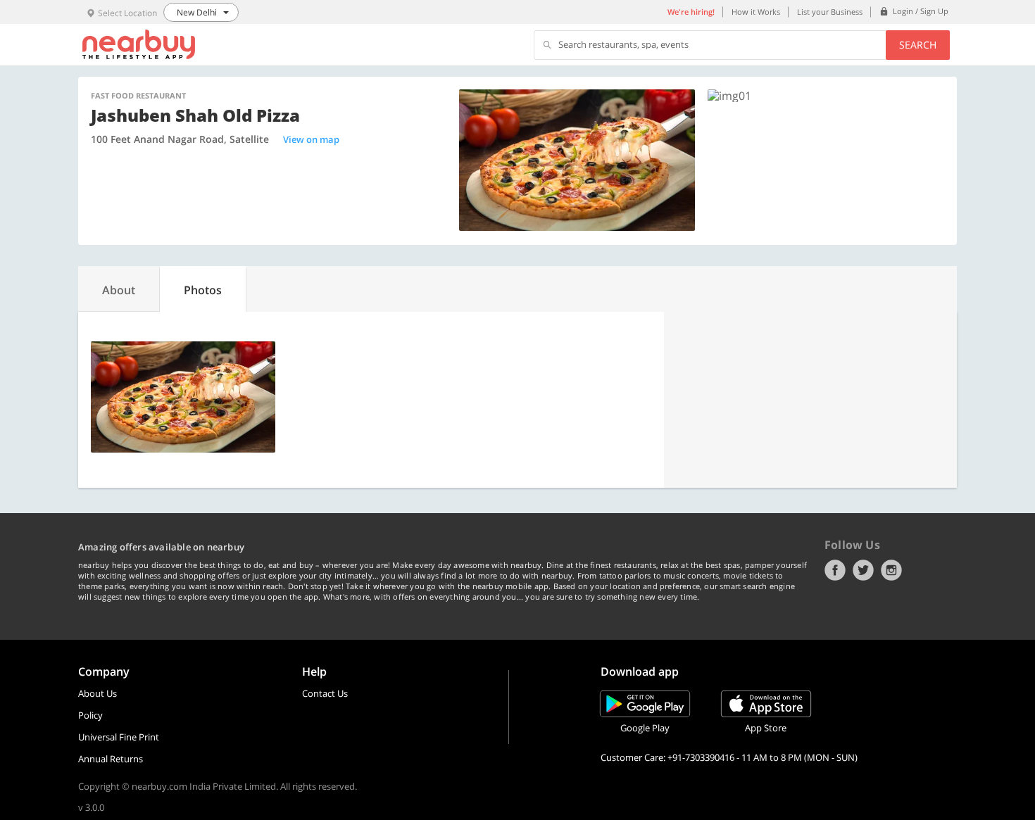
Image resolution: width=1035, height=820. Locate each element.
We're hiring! (691, 11)
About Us (97, 693)
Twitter (863, 570)
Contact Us (325, 693)
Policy (90, 715)
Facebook (835, 570)
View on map (311, 139)
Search (917, 44)
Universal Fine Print (118, 737)
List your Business (829, 11)
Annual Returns (110, 758)
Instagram (891, 570)
